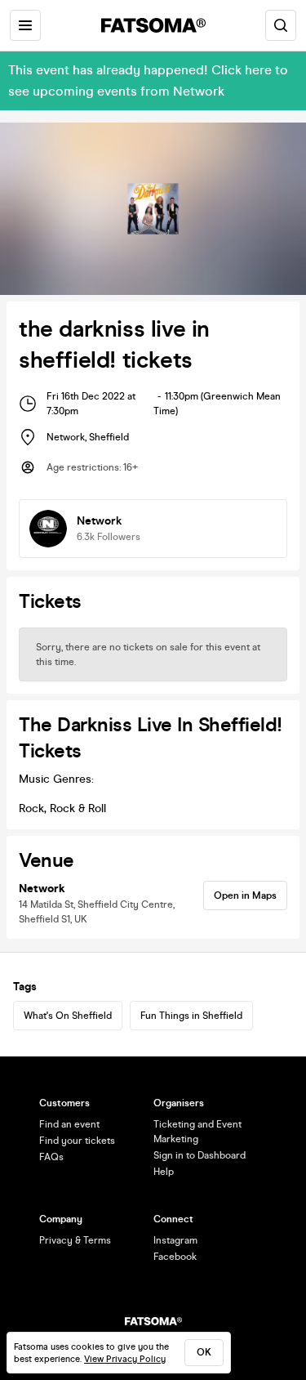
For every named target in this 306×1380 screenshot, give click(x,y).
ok (204, 1352)
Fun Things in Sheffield (191, 1015)
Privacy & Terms (75, 1240)
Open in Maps (245, 895)
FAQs (51, 1157)
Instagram (175, 1240)
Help (163, 1171)
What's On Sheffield (68, 1015)
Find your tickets (77, 1140)
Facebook (175, 1256)
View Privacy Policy (125, 1359)
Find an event (69, 1124)
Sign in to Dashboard (199, 1155)
